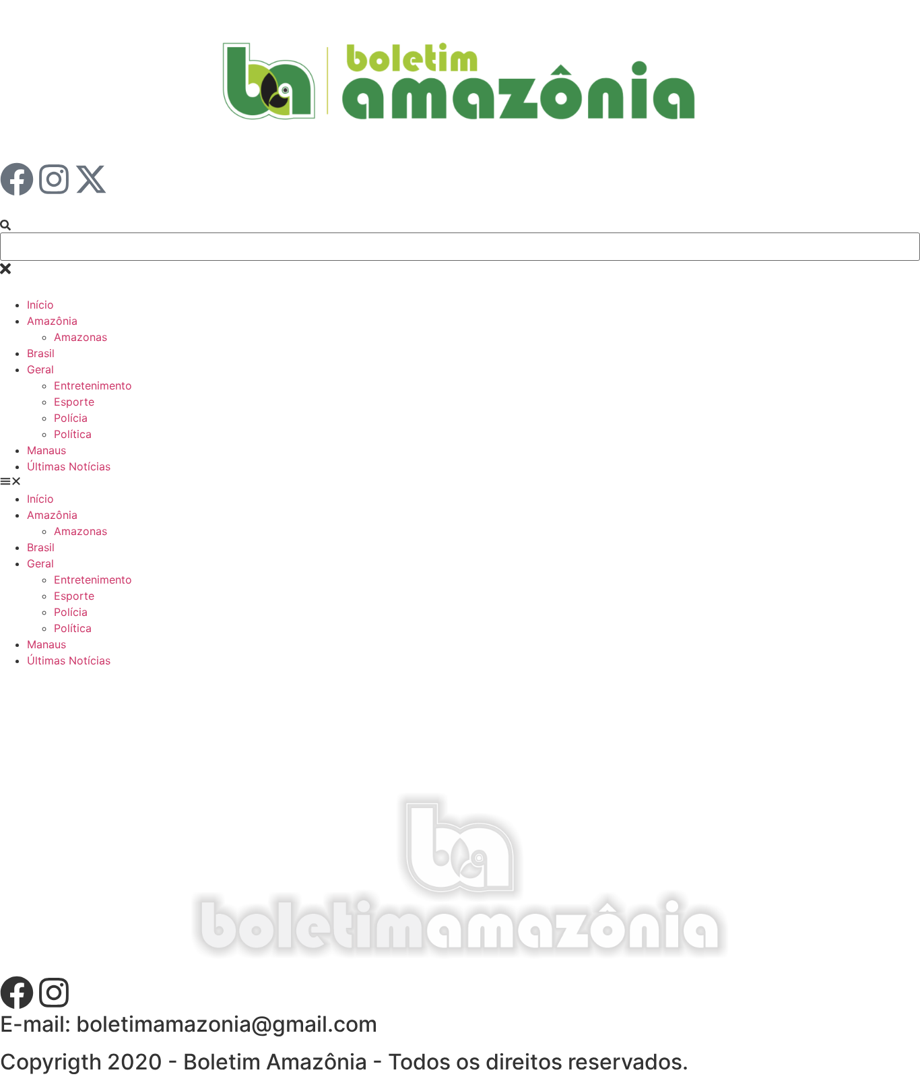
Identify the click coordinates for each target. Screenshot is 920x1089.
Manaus (46, 450)
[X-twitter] (91, 179)
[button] (460, 482)
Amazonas (80, 337)
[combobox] (460, 246)
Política (73, 434)
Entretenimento (93, 385)
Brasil (41, 353)
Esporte (74, 401)
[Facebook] (17, 179)
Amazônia (52, 321)
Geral (40, 369)
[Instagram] (54, 179)
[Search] (5, 226)
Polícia (71, 418)
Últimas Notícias (68, 466)
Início (40, 304)
